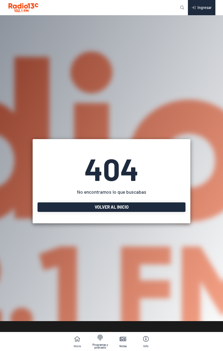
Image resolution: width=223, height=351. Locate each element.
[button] (182, 7)
